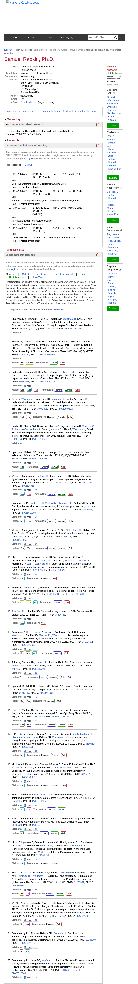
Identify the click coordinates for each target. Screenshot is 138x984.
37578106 (66, 536)
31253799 (60, 916)
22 (36, 598)
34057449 (24, 692)
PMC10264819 (77, 594)
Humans (58, 390)
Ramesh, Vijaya (111, 295)
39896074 (17, 439)
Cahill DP (21, 845)
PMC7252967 (39, 801)
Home (13, 37)
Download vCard (28, 102)
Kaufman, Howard (112, 161)
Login (7, 49)
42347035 (53, 328)
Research (13, 140)
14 (36, 490)
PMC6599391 (83, 916)
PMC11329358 (39, 458)
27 (36, 517)
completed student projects (21, 111)
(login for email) (45, 102)
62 (36, 781)
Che (22, 725)
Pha (29, 725)
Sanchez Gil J (30, 587)
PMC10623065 (19, 540)
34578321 (17, 669)
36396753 (60, 614)
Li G (20, 734)
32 (36, 721)
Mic (35, 602)
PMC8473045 (39, 669)
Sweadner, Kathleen (112, 252)
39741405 (42, 408)
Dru (28, 653)
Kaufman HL (69, 372)
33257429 (86, 774)
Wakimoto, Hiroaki (112, 148)
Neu (22, 755)
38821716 (87, 482)
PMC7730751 (28, 747)
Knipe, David (113, 214)
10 (36, 463)
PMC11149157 (28, 485)
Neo (29, 390)
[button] (120, 37)
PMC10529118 (60, 570)
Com (29, 602)
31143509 (91, 939)
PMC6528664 (19, 973)
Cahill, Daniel (114, 237)
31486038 (17, 825)
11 (36, 574)
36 (36, 751)
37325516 (54, 594)
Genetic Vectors (111, 118)
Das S (75, 734)
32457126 (17, 801)
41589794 (24, 354)
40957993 (24, 381)
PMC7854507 (28, 777)
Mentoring (13, 119)
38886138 (17, 458)
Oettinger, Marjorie (112, 301)
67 (36, 890)
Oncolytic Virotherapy (113, 99)
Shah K (55, 767)
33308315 (91, 743)
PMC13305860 (75, 328)
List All (28, 164)
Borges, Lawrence (112, 246)
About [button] (31, 37)
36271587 (87, 641)
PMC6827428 (39, 825)
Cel (21, 602)
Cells (62, 363)
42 (36, 920)
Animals (53, 363)
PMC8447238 (47, 692)
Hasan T (29, 563)
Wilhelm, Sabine (111, 288)
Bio (21, 363)
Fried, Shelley (114, 240)
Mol (22, 417)
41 (36, 805)
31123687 (67, 970)
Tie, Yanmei (113, 234)
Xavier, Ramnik (111, 282)
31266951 (79, 882)
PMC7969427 (62, 716)
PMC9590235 (28, 645)
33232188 (40, 716)
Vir (21, 677)
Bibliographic (15, 249)
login (30, 158)
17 (36, 544)
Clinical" (29, 363)
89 (36, 947)
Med (35, 653)
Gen (22, 390)
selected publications (85, 111)
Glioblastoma (114, 113)
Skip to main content (15, 4)
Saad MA (47, 560)
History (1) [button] (67, 37)
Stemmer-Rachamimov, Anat (114, 168)
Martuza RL (57, 429)
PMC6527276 (28, 943)
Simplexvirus (113, 103)
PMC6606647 (19, 885)
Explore (113, 125)
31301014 (44, 855)
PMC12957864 (47, 354)
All (21, 951)
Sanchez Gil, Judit (113, 154)
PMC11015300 (28, 512)
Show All (58, 309)
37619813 (38, 570)
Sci (27, 894)
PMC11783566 (39, 439)
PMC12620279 (47, 381)
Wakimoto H (69, 319)
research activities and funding (55, 111)
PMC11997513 (65, 408)
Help (49, 37)
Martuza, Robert (111, 141)
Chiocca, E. (113, 192)
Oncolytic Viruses (112, 108)
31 (36, 673)
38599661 (87, 509)
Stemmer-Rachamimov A (27, 429)
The (36, 390)
